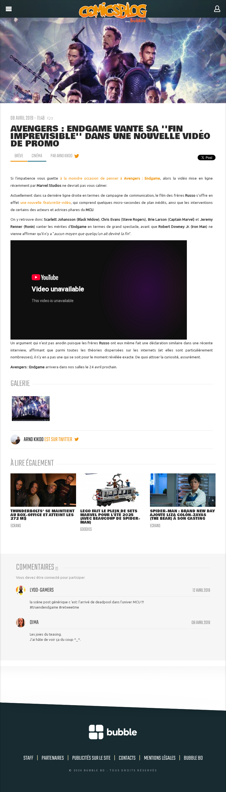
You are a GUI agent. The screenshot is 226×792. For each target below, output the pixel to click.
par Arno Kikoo (61, 156)
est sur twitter (58, 439)
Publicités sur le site (91, 758)
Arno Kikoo (34, 439)
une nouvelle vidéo (45, 202)
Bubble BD (193, 758)
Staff (28, 758)
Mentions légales (160, 758)
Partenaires (53, 758)
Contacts (127, 758)
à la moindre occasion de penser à (110, 178)
